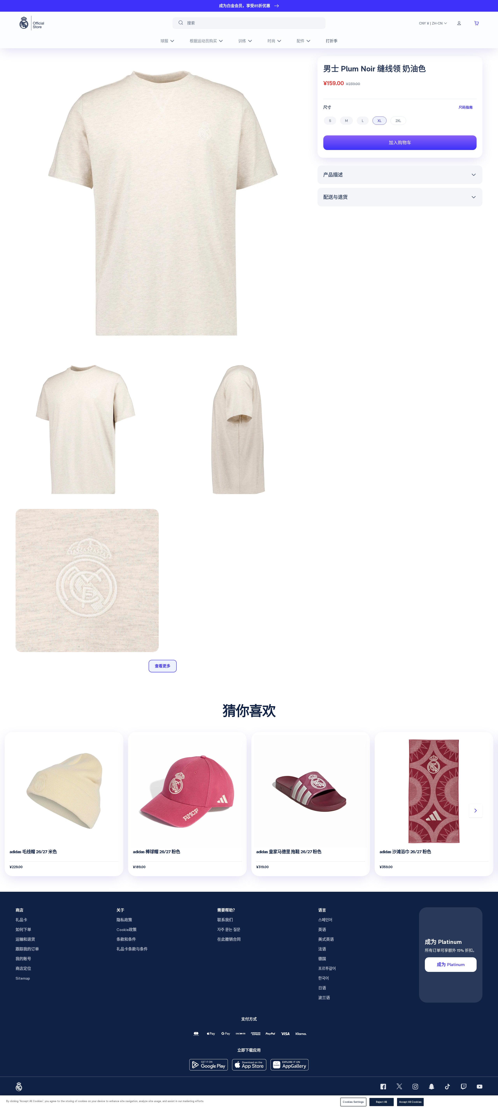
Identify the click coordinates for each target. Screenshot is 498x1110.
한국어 (323, 978)
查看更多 (162, 666)
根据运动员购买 (203, 41)
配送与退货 (335, 197)
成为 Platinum (451, 964)
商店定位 (23, 968)
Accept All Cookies (410, 1101)
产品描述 (333, 175)
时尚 (271, 41)
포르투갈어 (327, 968)
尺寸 (327, 107)
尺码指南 (466, 107)
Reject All (381, 1101)
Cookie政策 (127, 929)
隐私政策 (124, 920)
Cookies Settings (353, 1101)
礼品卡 (21, 920)
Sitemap (23, 978)
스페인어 (325, 920)
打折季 (332, 41)
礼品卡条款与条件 (132, 949)
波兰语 (324, 997)
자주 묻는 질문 (228, 929)
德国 (322, 959)
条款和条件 (126, 939)
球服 (164, 41)
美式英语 (326, 939)
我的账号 (23, 959)
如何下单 (23, 929)
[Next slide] (475, 810)
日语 (322, 988)
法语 (322, 949)
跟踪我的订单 (27, 949)
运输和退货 (25, 939)
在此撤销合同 (229, 939)
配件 (300, 41)
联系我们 (225, 920)
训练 (242, 41)
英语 (322, 929)
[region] (249, 1102)
